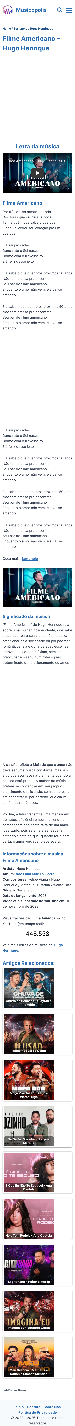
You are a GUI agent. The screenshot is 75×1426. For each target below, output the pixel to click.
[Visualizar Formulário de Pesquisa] (59, 10)
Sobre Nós (52, 1407)
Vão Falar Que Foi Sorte (35, 874)
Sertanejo (30, 559)
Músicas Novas (15, 1390)
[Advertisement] (37, 96)
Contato (33, 1407)
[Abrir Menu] (68, 10)
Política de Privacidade (37, 1412)
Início (19, 1407)
